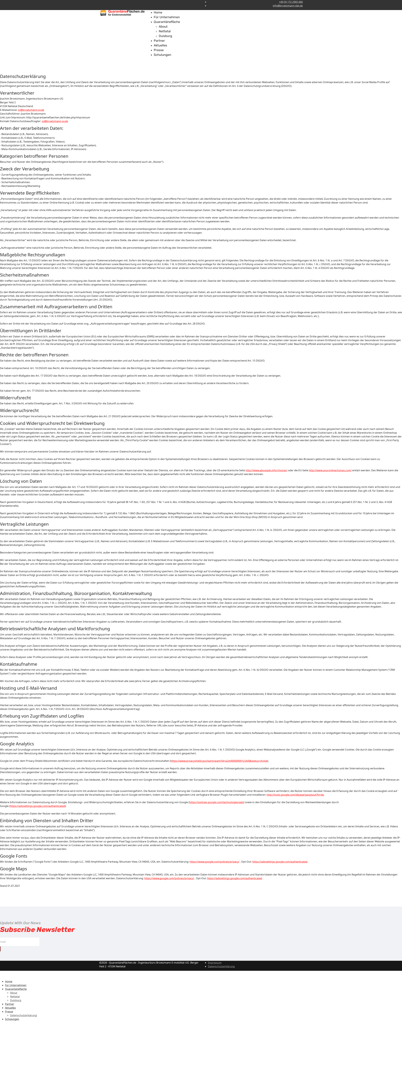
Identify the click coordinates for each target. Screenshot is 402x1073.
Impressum (215, 962)
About (163, 26)
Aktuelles (160, 45)
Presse (159, 50)
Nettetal (165, 31)
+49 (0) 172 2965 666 (291, 2)
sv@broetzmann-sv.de (31, 110)
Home (158, 12)
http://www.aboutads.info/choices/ (266, 470)
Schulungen (162, 55)
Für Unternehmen (167, 17)
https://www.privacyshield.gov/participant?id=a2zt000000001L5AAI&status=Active (219, 761)
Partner (159, 40)
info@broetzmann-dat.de (288, 5)
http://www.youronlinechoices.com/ (330, 470)
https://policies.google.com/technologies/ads (216, 802)
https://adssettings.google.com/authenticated (37, 806)
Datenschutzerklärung (221, 966)
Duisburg (165, 36)
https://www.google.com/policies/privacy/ (214, 861)
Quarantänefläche (167, 22)
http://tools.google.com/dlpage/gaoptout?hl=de (295, 794)
